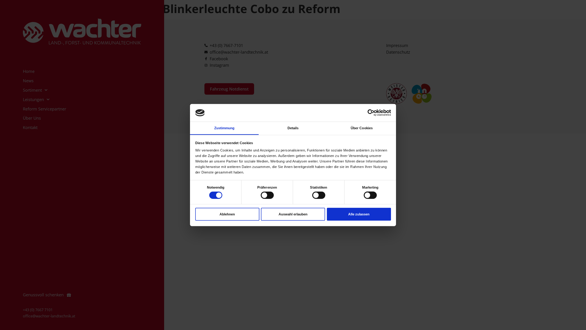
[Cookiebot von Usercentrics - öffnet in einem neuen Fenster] (371, 112)
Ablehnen (227, 214)
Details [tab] (293, 128)
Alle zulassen (358, 214)
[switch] (267, 195)
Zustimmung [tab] (224, 128)
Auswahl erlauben (293, 214)
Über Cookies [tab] (362, 128)
